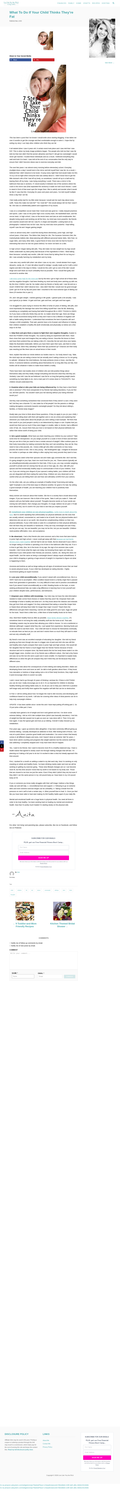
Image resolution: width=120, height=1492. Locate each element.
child (12, 890)
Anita (18, 872)
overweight (47, 890)
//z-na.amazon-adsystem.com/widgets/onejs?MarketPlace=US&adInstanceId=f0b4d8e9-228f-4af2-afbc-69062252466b (44, 1485)
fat (26, 890)
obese (38, 890)
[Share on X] (2, 746)
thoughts (13, 894)
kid (32, 890)
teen (64, 890)
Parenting (12, 877)
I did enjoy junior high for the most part (24, 279)
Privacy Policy (43, 863)
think (70, 890)
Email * (41, 973)
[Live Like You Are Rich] (21, 3)
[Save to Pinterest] (2, 750)
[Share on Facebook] (2, 742)
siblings (57, 890)
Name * (15, 973)
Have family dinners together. (58, 618)
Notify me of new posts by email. (23, 946)
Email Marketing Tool (46, 866)
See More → (109, 63)
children (19, 890)
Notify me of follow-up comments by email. (27, 943)
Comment (13, 950)
